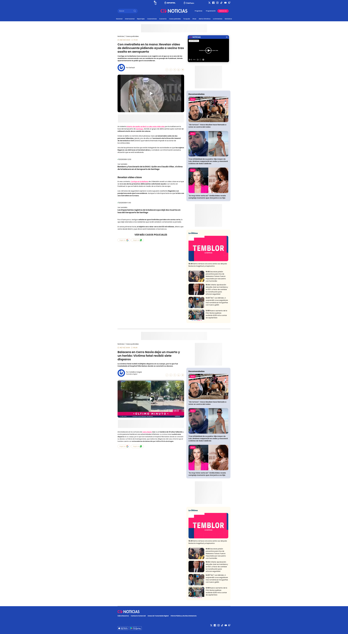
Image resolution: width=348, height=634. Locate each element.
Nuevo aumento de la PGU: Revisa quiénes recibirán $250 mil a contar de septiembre (216, 314)
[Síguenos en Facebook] (213, 3)
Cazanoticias (152, 19)
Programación (211, 11)
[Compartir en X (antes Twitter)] (174, 69)
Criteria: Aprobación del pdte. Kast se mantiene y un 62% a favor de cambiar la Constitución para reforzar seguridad (217, 289)
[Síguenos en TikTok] (221, 3)
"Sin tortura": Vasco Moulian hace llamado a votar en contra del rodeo (207, 126)
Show (194, 19)
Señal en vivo (223, 11)
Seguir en (122, 240)
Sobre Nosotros (123, 616)
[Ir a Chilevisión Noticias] (174, 11)
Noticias (121, 36)
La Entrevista (217, 19)
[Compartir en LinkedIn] (178, 69)
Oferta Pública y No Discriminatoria (183, 616)
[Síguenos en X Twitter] (209, 3)
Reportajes (141, 19)
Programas (198, 11)
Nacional (119, 19)
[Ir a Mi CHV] (155, 3)
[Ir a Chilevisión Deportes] (170, 2)
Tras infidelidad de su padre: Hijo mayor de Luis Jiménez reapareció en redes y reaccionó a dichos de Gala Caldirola (208, 161)
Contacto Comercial (138, 616)
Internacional (129, 19)
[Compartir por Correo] (182, 69)
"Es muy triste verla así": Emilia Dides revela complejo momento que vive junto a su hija (207, 196)
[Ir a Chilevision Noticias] (174, 611)
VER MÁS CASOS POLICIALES (150, 234)
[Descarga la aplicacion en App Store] (136, 628)
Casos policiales (175, 19)
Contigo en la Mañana (139, 181)
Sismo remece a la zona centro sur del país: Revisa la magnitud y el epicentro (207, 265)
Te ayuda (186, 19)
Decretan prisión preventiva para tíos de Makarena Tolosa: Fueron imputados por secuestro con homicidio (216, 276)
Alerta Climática (204, 19)
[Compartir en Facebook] (167, 69)
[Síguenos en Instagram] (217, 3)
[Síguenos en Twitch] (229, 3)
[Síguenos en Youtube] (225, 3)
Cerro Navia (147, 432)
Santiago (139, 129)
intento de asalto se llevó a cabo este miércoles (145, 126)
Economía (162, 19)
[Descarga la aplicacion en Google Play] (123, 628)
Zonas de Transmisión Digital (158, 616)
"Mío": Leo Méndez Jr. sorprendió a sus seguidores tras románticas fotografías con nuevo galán (217, 301)
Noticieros (228, 19)
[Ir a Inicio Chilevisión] (189, 3)
